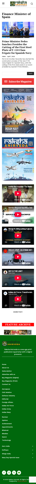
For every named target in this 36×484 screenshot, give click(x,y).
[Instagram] (9, 473)
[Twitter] (14, 473)
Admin (4, 56)
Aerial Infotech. (22, 481)
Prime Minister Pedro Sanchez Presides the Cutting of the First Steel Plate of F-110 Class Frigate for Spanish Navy (17, 47)
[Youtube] (19, 473)
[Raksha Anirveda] (18, 3)
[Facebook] (4, 473)
